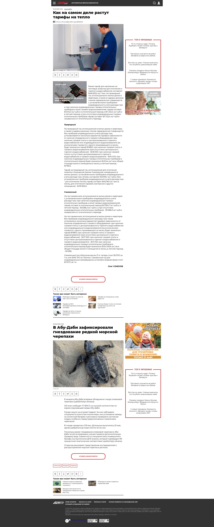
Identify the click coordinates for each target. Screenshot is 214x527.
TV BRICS (86, 406)
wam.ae (55, 388)
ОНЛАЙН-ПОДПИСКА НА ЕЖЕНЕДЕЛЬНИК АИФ (123, 502)
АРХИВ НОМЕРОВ (70, 502)
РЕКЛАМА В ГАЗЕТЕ (100, 502)
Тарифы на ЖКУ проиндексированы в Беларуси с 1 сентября (75, 305)
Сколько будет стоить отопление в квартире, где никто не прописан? (109, 305)
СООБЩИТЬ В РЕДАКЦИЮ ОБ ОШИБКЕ (77, 504)
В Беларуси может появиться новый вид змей (108, 482)
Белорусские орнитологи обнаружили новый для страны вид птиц (74, 490)
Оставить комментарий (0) (88, 279)
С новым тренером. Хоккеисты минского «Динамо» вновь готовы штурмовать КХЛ (143, 81)
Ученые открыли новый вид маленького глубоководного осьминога (73, 483)
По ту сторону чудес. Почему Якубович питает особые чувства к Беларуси (143, 46)
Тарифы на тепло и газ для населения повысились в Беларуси (72, 313)
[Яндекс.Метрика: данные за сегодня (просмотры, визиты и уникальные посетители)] (77, 520)
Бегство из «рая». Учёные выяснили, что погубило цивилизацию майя (143, 64)
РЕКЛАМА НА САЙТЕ (85, 502)
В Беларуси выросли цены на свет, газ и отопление (73, 297)
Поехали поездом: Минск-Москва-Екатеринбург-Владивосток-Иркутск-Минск (143, 72)
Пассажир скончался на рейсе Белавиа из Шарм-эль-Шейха (143, 55)
